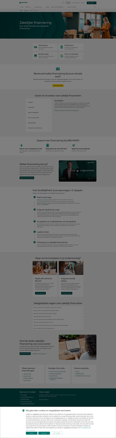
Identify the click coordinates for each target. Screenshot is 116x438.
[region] (58, 422)
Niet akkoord (44, 433)
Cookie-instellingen (56, 433)
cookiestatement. (86, 428)
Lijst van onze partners (30, 430)
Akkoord (31, 433)
